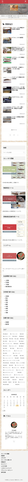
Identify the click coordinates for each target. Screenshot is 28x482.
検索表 (3, 455)
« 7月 (4, 410)
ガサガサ (3, 457)
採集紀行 (3, 462)
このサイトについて (6, 468)
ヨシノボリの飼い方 (6, 460)
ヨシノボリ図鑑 (5, 453)
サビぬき (14, 430)
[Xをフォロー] (14, 441)
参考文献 (3, 472)
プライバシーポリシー (7, 470)
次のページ (14, 129)
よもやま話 (4, 466)
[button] (24, 152)
